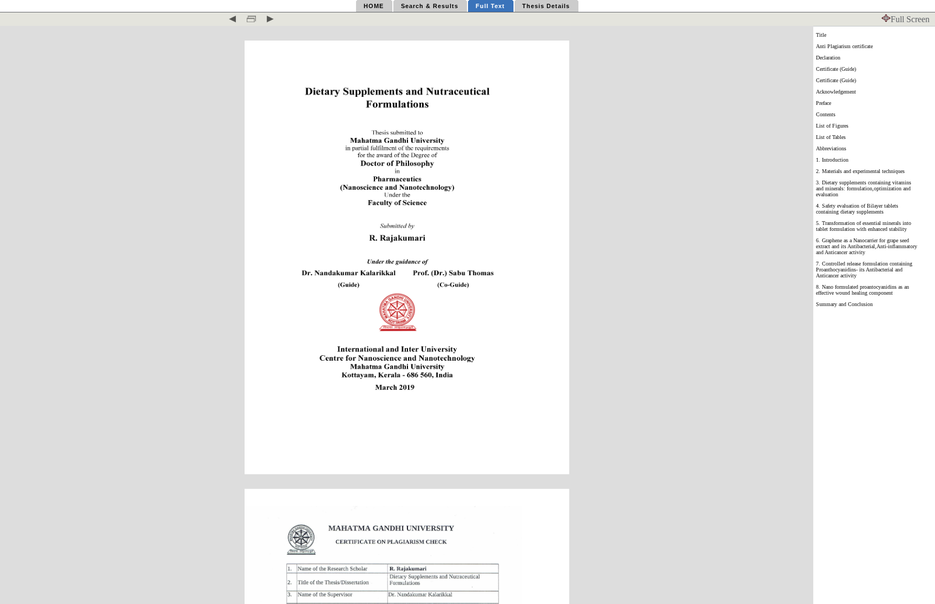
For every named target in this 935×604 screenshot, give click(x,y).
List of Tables (831, 137)
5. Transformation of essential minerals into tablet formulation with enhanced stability (863, 226)
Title (821, 35)
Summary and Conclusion (844, 304)
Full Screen (910, 19)
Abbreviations (831, 148)
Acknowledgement (836, 92)
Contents (825, 114)
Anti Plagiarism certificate (844, 46)
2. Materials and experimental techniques (860, 171)
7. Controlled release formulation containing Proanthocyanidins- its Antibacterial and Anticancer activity (864, 269)
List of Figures (832, 126)
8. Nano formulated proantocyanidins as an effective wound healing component (862, 290)
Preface (823, 103)
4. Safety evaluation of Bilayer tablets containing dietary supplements (857, 209)
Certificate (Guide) (836, 69)
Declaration (828, 58)
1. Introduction (832, 160)
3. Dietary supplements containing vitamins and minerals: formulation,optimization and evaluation (863, 188)
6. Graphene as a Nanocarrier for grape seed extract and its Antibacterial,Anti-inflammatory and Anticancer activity (866, 246)
